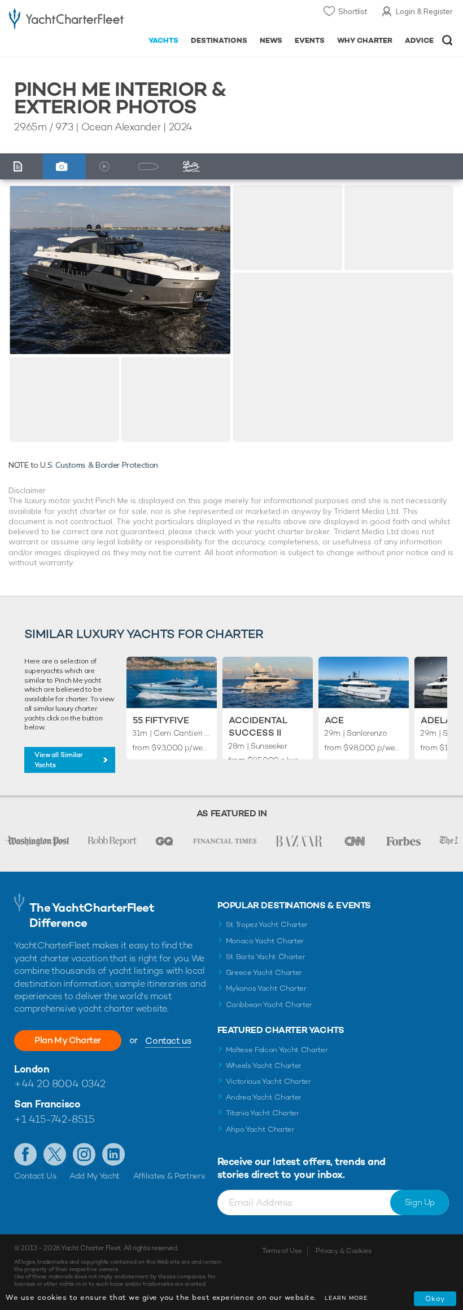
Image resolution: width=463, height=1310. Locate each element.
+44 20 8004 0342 (60, 1083)
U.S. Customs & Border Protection (99, 465)
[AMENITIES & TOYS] (194, 166)
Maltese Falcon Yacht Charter (277, 1049)
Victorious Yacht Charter (268, 1081)
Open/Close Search (447, 40)
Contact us (168, 1041)
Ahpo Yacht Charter (260, 1129)
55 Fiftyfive (161, 720)
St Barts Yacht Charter (265, 956)
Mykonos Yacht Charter (266, 988)
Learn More (346, 1298)
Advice (419, 40)
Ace (334, 720)
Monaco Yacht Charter (265, 941)
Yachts (163, 40)
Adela (436, 720)
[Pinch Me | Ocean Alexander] (119, 269)
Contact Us (35, 1176)
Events (310, 40)
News (271, 40)
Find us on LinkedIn (113, 1154)
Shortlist (352, 11)
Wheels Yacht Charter (264, 1065)
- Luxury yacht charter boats (66, 20)
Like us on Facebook (25, 1154)
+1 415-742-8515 (54, 1119)
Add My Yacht (94, 1176)
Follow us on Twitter (54, 1154)
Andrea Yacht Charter (264, 1097)
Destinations (219, 40)
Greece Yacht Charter (264, 972)
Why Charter (365, 40)
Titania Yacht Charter (262, 1113)
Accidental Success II (258, 726)
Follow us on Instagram (84, 1154)
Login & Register (424, 11)
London (31, 1068)
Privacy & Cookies (344, 1250)
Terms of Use (282, 1250)
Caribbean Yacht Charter (269, 1004)
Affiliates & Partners (169, 1176)
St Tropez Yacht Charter (267, 924)
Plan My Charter (67, 1040)
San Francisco (47, 1103)
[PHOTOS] (64, 166)
